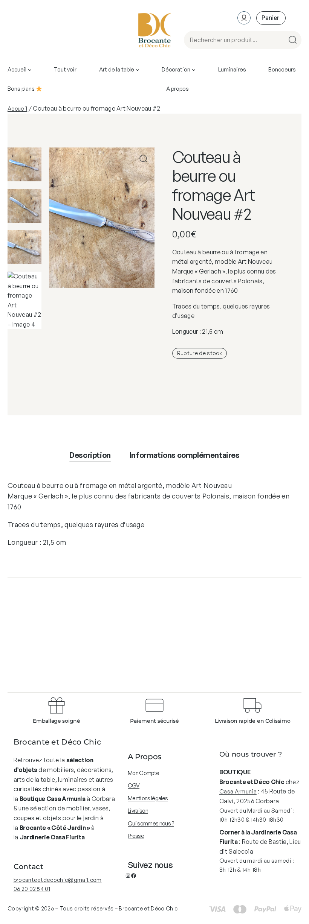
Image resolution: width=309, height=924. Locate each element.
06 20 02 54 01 (32, 888)
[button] (143, 158)
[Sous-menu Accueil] (30, 69)
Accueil (17, 108)
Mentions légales (148, 798)
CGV (133, 785)
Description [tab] (90, 455)
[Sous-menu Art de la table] (137, 69)
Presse (136, 835)
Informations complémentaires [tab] (185, 455)
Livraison (138, 810)
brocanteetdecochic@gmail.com (58, 879)
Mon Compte (143, 773)
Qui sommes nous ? (151, 823)
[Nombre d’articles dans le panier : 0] (271, 17)
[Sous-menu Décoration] (194, 69)
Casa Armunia (238, 791)
